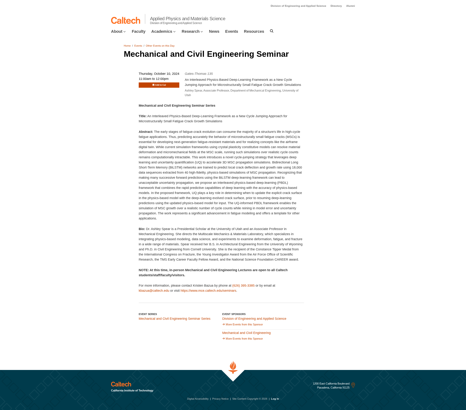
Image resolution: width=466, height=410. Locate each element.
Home (127, 45)
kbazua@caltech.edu (154, 290)
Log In (275, 398)
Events (231, 31)
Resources (254, 31)
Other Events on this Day (160, 45)
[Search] (271, 31)
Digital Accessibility (198, 398)
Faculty (138, 31)
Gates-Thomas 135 (199, 74)
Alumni (350, 5)
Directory (336, 5)
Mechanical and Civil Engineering (246, 333)
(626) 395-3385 (243, 285)
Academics (161, 31)
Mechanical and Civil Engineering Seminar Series (174, 318)
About (116, 31)
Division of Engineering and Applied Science (298, 5)
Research (191, 31)
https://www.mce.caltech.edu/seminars (208, 290)
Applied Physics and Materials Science (187, 20)
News (214, 31)
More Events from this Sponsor (244, 324)
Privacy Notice (220, 398)
